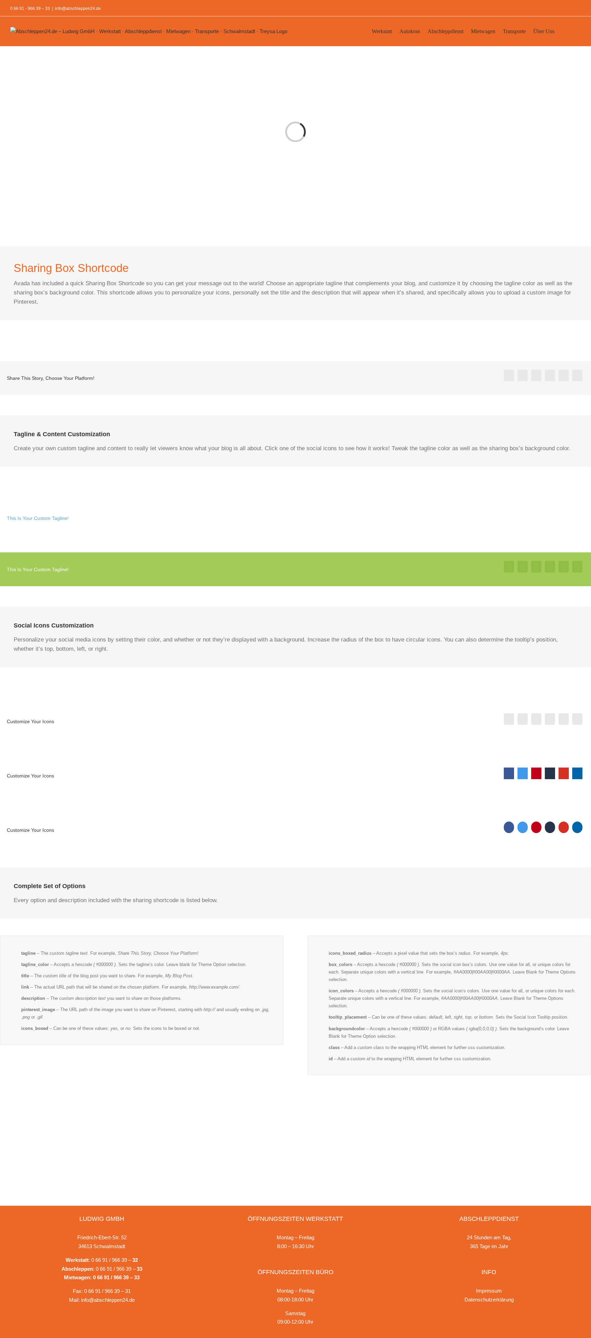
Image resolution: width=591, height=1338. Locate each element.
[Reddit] (536, 375)
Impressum (489, 1291)
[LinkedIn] (550, 375)
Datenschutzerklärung (489, 1299)
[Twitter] (522, 375)
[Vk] (577, 375)
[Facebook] (509, 375)
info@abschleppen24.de (78, 8)
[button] (571, 30)
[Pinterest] (563, 375)
